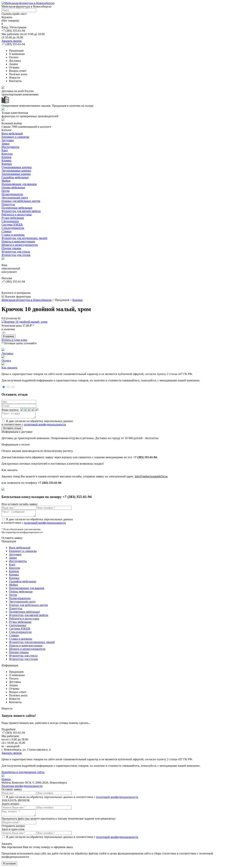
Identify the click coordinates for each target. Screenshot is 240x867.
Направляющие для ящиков (19, 184)
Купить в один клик (14, 339)
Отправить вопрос (13, 825)
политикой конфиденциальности (45, 424)
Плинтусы (8, 204)
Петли (6, 190)
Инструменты (10, 146)
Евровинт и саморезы (15, 136)
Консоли (7, 153)
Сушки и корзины (13, 234)
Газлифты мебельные (15, 177)
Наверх (6, 779)
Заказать (7, 843)
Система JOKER (12, 224)
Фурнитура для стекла (16, 251)
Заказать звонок (12, 40)
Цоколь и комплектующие (18, 241)
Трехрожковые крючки (16, 174)
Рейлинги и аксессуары (17, 214)
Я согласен (9, 863)
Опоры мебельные (13, 187)
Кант (5, 150)
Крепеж (6, 157)
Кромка (6, 160)
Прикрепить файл (13, 818)
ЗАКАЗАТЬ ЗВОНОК (16, 800)
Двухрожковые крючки (16, 170)
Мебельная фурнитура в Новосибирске (27, 300)
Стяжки (6, 231)
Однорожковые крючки (17, 167)
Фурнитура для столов (16, 254)
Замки (5, 143)
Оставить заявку (12, 537)
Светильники (10, 221)
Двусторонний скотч (15, 197)
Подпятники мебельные (17, 207)
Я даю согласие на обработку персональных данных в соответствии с (37, 422)
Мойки (6, 180)
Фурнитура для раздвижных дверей (24, 238)
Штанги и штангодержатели (20, 244)
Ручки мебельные (13, 217)
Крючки (7, 163)
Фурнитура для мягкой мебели (21, 211)
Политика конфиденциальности (22, 786)
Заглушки (8, 140)
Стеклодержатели (13, 228)
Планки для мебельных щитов (21, 200)
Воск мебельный (12, 133)
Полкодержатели (12, 194)
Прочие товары (11, 248)
